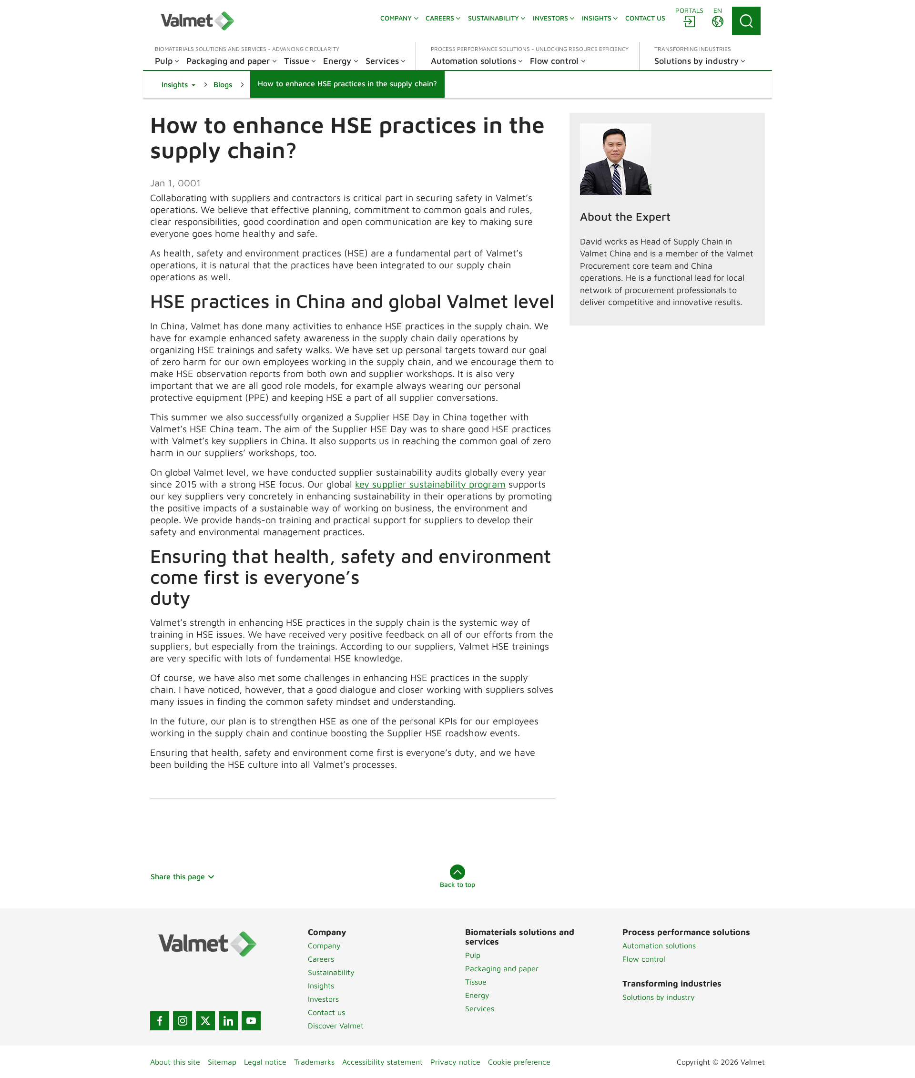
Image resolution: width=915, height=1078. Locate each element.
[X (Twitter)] (205, 1020)
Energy (477, 995)
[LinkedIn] (228, 1020)
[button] (178, 84)
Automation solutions (659, 945)
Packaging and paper (502, 968)
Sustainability (331, 972)
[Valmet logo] (197, 21)
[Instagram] (182, 1020)
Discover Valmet (336, 1025)
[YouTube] (251, 1020)
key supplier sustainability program (430, 483)
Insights (321, 985)
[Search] (746, 21)
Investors (323, 999)
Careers (321, 959)
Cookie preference (519, 1062)
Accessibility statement (382, 1062)
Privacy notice (455, 1062)
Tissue (476, 981)
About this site (175, 1062)
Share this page (178, 876)
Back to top (457, 884)
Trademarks (314, 1062)
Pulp (472, 955)
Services (479, 1008)
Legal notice (265, 1062)
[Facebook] (159, 1020)
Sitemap (222, 1062)
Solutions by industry (658, 997)
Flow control (643, 959)
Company (324, 945)
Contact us (326, 1012)
